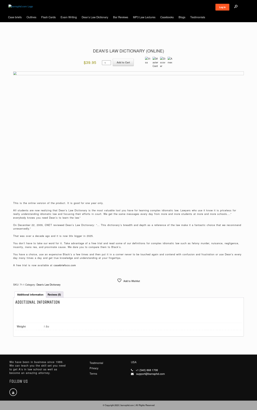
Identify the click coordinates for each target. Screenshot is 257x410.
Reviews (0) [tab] (54, 294)
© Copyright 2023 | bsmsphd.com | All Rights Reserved (128, 405)
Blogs (182, 17)
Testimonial (96, 363)
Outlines (31, 17)
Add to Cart (123, 62)
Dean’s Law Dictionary (95, 17)
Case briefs (15, 17)
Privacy (94, 368)
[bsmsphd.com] (20, 6)
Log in (222, 7)
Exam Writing (69, 17)
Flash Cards (48, 17)
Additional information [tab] (30, 294)
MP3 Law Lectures (144, 17)
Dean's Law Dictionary (48, 284)
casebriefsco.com (65, 265)
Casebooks (167, 17)
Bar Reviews (120, 17)
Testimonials (197, 17)
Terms (93, 373)
